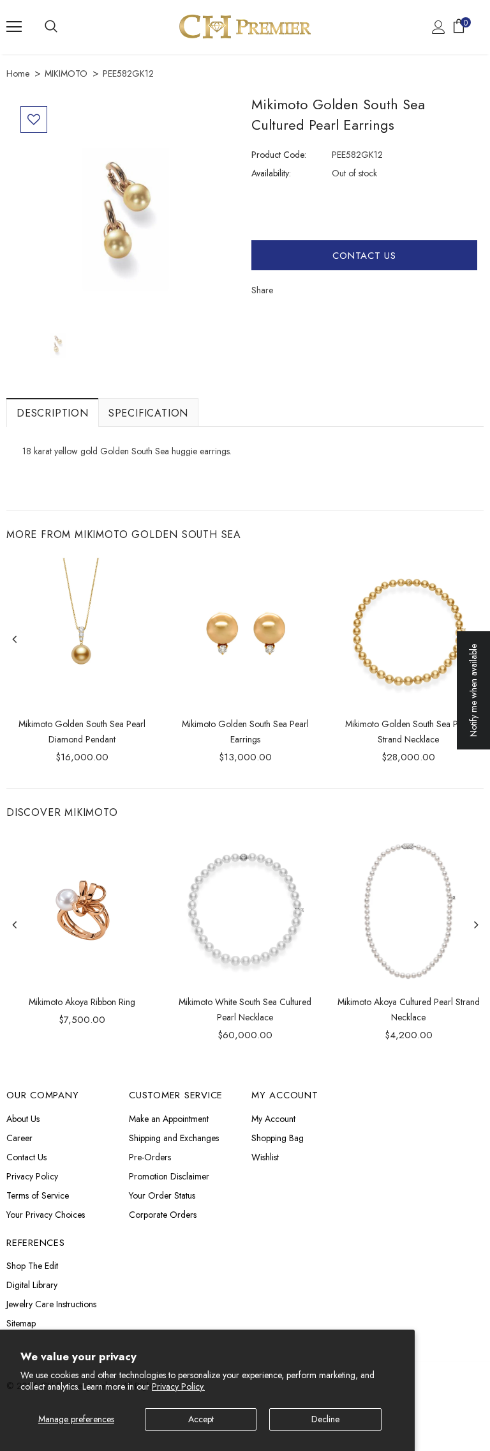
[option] (126, 211)
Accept (201, 1419)
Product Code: (278, 154)
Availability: (271, 173)
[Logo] (245, 26)
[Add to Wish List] (33, 119)
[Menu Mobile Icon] (14, 27)
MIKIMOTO (66, 73)
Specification (148, 413)
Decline (325, 1419)
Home (17, 73)
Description (53, 413)
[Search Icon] (51, 26)
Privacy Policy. (178, 1386)
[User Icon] (438, 27)
